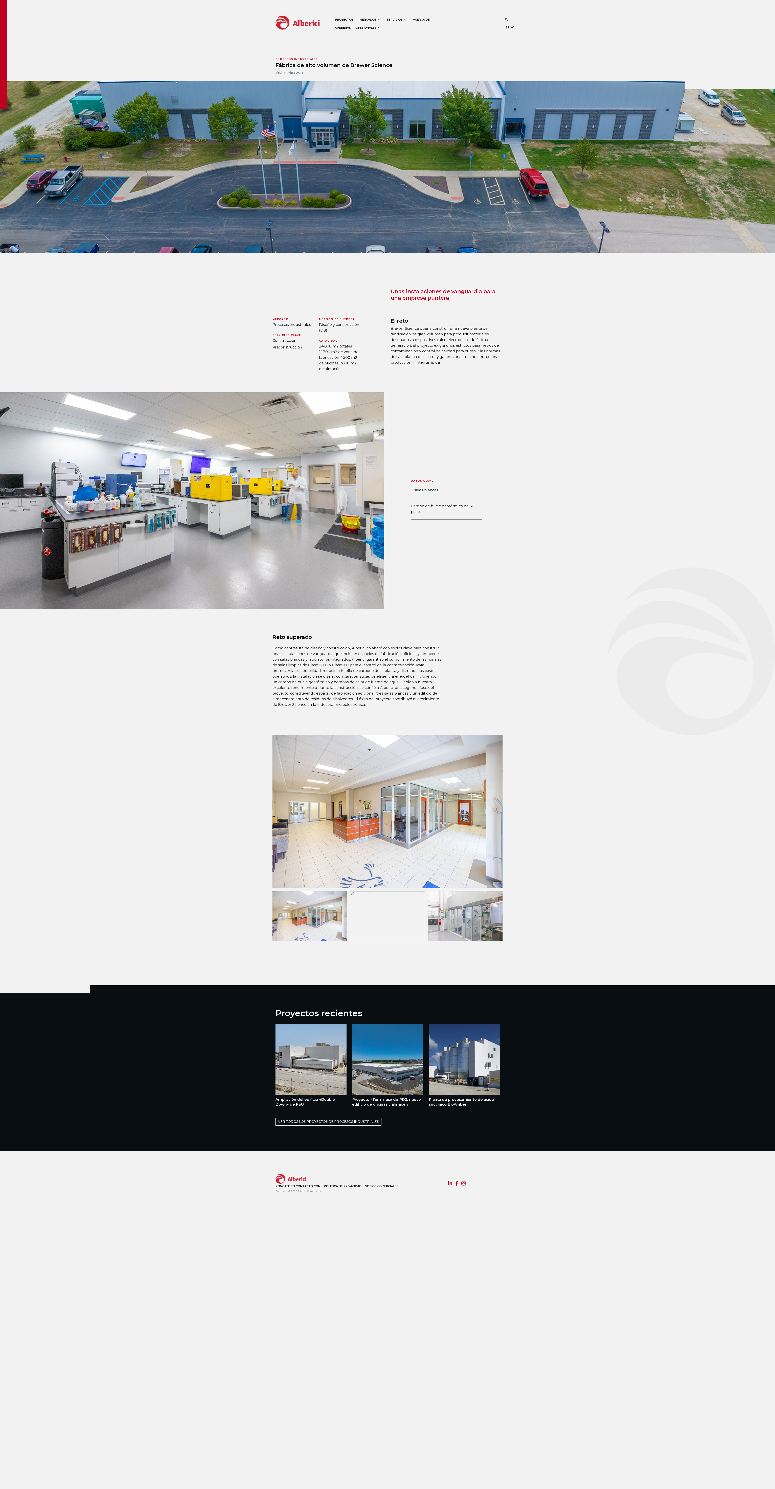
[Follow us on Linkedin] (450, 1184)
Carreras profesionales (355, 27)
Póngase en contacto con (297, 1186)
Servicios (394, 19)
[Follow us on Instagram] (463, 1184)
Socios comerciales (381, 1186)
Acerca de (421, 19)
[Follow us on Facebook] (456, 1184)
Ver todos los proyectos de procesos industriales (328, 1122)
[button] (507, 20)
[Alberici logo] (303, 22)
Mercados (367, 19)
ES (507, 27)
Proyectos (344, 19)
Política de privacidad (342, 1186)
